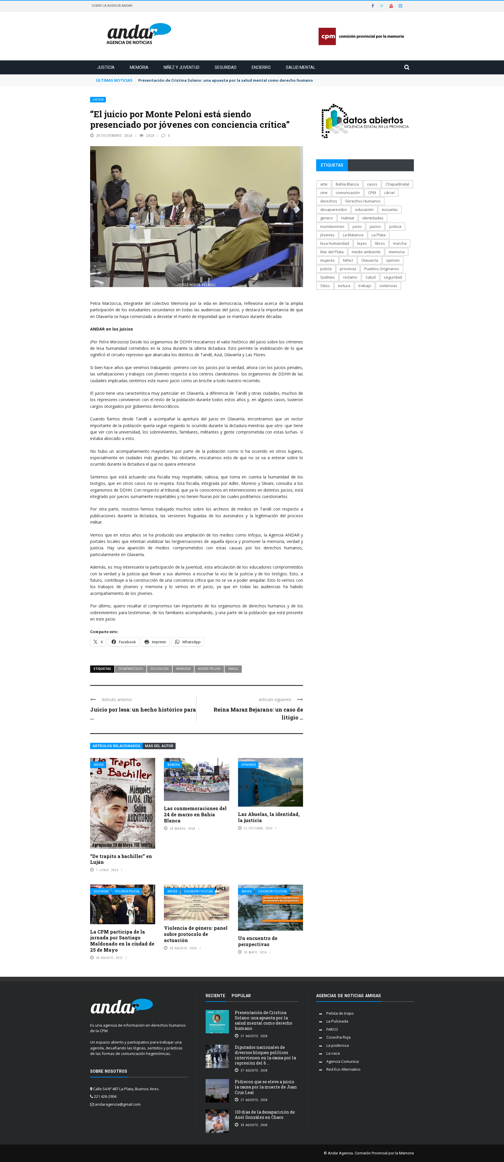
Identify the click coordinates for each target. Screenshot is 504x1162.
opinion (393, 260)
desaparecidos (130, 669)
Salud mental (300, 67)
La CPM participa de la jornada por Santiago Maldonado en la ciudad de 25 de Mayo (122, 941)
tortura (344, 285)
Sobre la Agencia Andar (112, 6)
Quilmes (327, 277)
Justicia (106, 67)
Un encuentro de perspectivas (257, 941)
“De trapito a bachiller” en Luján (121, 859)
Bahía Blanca (347, 184)
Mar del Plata (332, 251)
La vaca (333, 1053)
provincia (348, 268)
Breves (99, 765)
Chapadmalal (397, 184)
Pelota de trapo (340, 1013)
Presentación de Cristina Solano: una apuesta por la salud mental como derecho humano (263, 1020)
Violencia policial (127, 891)
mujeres (327, 260)
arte (324, 184)
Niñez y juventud (182, 67)
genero (326, 218)
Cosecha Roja (338, 1037)
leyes (362, 243)
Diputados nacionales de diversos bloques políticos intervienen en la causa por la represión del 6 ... (265, 1055)
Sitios (325, 285)
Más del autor (159, 746)
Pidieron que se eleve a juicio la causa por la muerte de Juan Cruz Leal (266, 1087)
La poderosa (337, 1045)
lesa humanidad (334, 243)
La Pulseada (337, 1021)
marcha (400, 243)
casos (372, 184)
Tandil (233, 669)
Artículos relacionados (116, 746)
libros (380, 243)
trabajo (364, 285)
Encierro (261, 67)
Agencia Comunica (342, 1061)
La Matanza (353, 234)
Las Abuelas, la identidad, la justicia (269, 817)
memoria (183, 669)
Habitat (347, 218)
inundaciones (332, 226)
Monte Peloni (209, 669)
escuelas (390, 209)
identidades (373, 218)
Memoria (139, 67)
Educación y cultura (198, 891)
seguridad (393, 277)
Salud (370, 277)
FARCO (332, 1029)
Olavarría (369, 260)
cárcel (389, 192)
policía (326, 268)
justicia (395, 226)
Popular (241, 995)
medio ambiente (366, 251)
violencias (388, 285)
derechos (328, 201)
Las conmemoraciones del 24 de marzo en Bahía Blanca (195, 814)
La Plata (379, 234)
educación (159, 669)
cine (324, 192)
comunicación (348, 192)
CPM (372, 192)
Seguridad (226, 67)
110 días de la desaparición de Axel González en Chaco (265, 1114)
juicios (375, 226)
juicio (357, 226)
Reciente (215, 995)
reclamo (350, 277)
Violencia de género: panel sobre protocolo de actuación (196, 934)
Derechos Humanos (363, 201)
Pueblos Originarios (381, 268)
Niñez (348, 260)
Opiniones (249, 765)
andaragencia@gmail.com (118, 1104)
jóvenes (327, 234)
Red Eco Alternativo (343, 1069)
